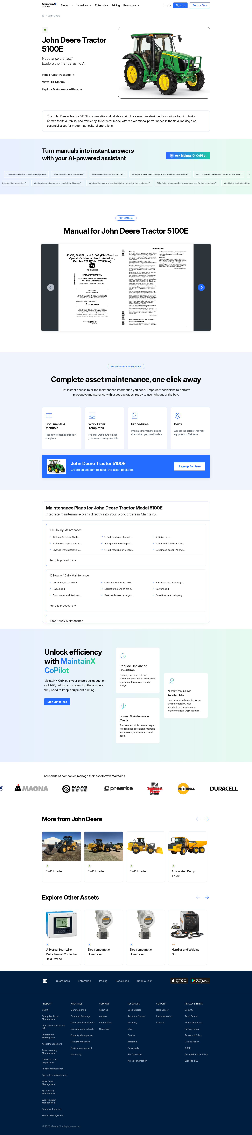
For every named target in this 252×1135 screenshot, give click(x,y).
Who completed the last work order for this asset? (202, 174)
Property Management (82, 1035)
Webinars (132, 1041)
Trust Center (191, 1016)
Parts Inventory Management (49, 1051)
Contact (160, 1022)
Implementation (164, 1016)
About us (103, 1010)
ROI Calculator (135, 1054)
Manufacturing (78, 1010)
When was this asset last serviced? (91, 174)
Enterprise (101, 5)
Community (133, 1048)
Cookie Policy (192, 1041)
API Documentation (137, 1061)
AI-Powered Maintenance (49, 1092)
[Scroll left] (198, 819)
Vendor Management (52, 1115)
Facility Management (81, 1048)
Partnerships (105, 1022)
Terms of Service (193, 1022)
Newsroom (104, 1029)
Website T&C (191, 1061)
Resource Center (136, 1016)
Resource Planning (51, 1109)
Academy (132, 1022)
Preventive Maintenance (54, 1075)
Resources (122, 980)
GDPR (188, 1048)
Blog (130, 1029)
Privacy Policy (192, 1029)
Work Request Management (49, 1101)
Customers (63, 980)
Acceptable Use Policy (196, 1054)
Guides (131, 1035)
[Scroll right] (207, 819)
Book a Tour (199, 5)
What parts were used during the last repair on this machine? (143, 174)
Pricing (116, 5)
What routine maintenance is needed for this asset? (75, 183)
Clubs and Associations (83, 1022)
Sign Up (180, 5)
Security (189, 1010)
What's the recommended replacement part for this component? (203, 183)
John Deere (54, 15)
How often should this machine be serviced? (23, 183)
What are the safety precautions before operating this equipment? (136, 183)
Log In (167, 5)
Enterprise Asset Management (50, 1017)
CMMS (45, 1010)
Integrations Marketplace (48, 1036)
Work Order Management (49, 1083)
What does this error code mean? (52, 174)
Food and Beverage (80, 1016)
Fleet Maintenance (80, 1041)
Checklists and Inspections (49, 1061)
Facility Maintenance (52, 1068)
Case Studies (134, 1010)
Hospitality (76, 1054)
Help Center (162, 1010)
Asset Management (52, 1044)
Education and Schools (82, 1029)
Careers (103, 1016)
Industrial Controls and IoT (53, 1027)
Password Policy (193, 1035)
